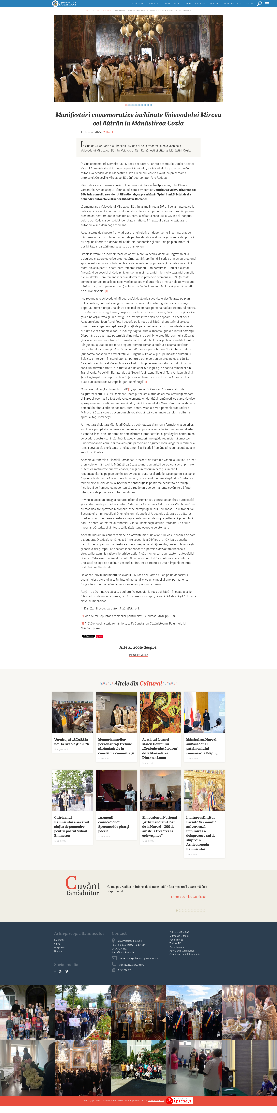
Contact (250, 3)
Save (100, 637)
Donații (58, 951)
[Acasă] (70, 5)
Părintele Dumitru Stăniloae (188, 897)
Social (27, 1058)
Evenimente (154, 3)
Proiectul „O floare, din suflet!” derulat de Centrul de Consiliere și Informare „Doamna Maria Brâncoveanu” (27, 1071)
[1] (106, 291)
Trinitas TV (175, 943)
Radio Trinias (176, 939)
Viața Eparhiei (138, 1003)
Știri (167, 3)
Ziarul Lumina (177, 947)
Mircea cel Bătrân (138, 654)
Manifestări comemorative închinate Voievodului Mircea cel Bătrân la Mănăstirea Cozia (153, 10)
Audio (177, 3)
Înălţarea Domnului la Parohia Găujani (27, 1010)
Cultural (107, 10)
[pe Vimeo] (66, 971)
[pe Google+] (60, 971)
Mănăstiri (200, 3)
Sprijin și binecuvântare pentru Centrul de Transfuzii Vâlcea (194, 1066)
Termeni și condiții (156, 1100)
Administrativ (249, 1003)
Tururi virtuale (231, 3)
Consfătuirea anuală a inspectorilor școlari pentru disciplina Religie (249, 1068)
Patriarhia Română (179, 932)
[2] (145, 382)
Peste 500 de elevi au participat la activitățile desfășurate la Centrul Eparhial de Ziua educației (83, 1015)
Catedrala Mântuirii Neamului (185, 954)
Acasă (88, 10)
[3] (129, 389)
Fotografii (59, 940)
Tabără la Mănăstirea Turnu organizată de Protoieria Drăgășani (138, 1068)
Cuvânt (82, 885)
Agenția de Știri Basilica (182, 950)
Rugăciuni (138, 3)
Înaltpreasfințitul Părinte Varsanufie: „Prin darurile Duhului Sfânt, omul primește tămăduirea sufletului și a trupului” (249, 1017)
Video (187, 3)
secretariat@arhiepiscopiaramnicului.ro (140, 958)
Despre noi (59, 947)
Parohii (214, 3)
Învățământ (27, 1003)
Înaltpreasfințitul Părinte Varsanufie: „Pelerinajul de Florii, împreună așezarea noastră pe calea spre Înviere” (193, 1015)
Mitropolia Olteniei (179, 935)
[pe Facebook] (55, 971)
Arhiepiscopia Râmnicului (79, 933)
